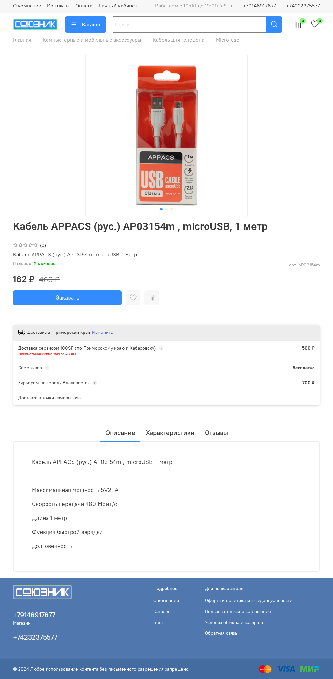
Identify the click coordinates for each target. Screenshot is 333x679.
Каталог (91, 24)
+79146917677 (259, 5)
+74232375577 (303, 5)
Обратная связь (221, 633)
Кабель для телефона (178, 39)
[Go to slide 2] (166, 209)
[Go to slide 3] (171, 209)
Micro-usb (227, 39)
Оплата (83, 5)
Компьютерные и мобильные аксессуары (92, 39)
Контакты (58, 5)
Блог (158, 622)
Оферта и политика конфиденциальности (248, 600)
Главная (22, 39)
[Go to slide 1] (161, 209)
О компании (27, 5)
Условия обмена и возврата (234, 622)
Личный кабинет (117, 5)
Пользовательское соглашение (238, 611)
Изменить (102, 332)
